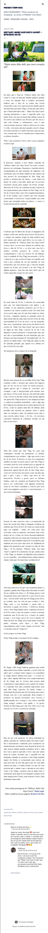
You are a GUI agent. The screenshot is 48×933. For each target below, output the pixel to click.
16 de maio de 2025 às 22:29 (28, 850)
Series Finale (8, 815)
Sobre (6, 19)
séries (41, 812)
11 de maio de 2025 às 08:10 (21, 829)
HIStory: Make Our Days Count (27, 812)
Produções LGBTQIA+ (19, 19)
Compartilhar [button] (8, 809)
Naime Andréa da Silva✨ (21, 827)
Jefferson (21, 848)
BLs (10, 812)
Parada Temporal (13, 8)
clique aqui (39, 791)
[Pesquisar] (42, 3)
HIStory (14, 812)
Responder (15, 873)
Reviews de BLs (37, 794)
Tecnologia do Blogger (26, 922)
